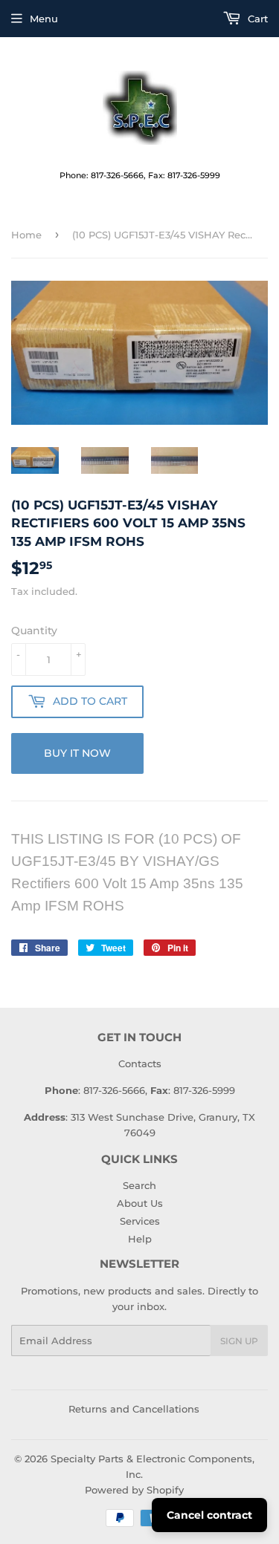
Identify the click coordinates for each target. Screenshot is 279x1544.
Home (26, 235)
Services (140, 1221)
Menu (44, 19)
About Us (140, 1203)
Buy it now (77, 753)
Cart (256, 19)
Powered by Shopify (134, 1490)
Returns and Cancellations (133, 1409)
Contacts (139, 1063)
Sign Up (239, 1340)
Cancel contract (209, 1515)
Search (139, 1185)
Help (140, 1239)
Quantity (34, 630)
